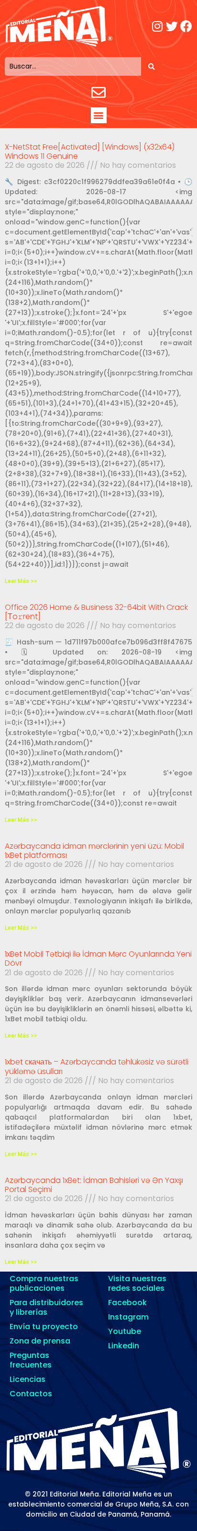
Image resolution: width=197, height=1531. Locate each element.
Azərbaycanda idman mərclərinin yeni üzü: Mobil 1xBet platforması (94, 851)
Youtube (124, 1331)
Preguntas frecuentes (31, 1360)
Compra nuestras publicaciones (44, 1283)
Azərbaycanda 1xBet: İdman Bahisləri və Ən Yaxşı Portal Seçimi (94, 1185)
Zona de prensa (40, 1340)
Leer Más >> (21, 581)
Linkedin (123, 1345)
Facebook (127, 1302)
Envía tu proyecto (44, 1326)
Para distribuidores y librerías (46, 1307)
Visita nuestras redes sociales (137, 1283)
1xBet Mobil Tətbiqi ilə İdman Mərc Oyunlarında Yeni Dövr (98, 958)
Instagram (128, 1316)
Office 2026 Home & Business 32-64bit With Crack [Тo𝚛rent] (96, 612)
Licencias (27, 1379)
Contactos (31, 1393)
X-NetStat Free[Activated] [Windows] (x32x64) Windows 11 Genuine (90, 151)
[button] (99, 115)
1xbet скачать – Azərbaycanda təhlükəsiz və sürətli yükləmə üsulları (96, 1066)
